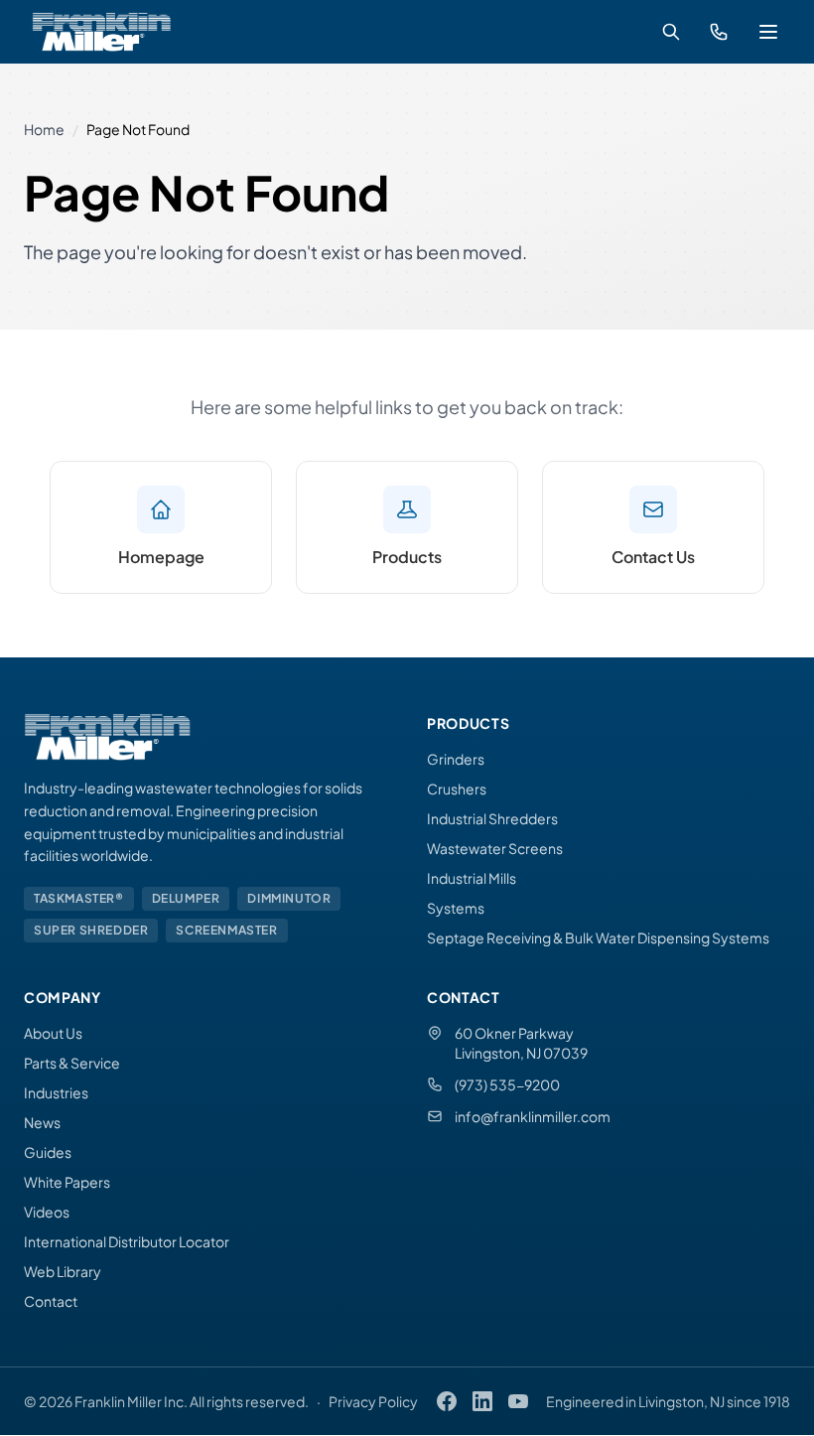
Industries (56, 1092)
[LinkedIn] (482, 1401)
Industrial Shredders (492, 818)
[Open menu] (768, 32)
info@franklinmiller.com (532, 1116)
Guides (47, 1152)
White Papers (67, 1182)
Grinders (455, 759)
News (42, 1122)
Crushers (456, 788)
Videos (46, 1212)
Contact (50, 1301)
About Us (53, 1033)
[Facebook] (447, 1401)
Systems (455, 908)
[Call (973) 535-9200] (719, 32)
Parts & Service (72, 1063)
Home (44, 129)
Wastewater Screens (495, 848)
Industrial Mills (471, 878)
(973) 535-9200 (507, 1084)
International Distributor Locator (126, 1241)
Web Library (62, 1271)
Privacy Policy (373, 1401)
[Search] (671, 32)
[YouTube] (518, 1401)
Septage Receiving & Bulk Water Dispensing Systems (598, 937)
